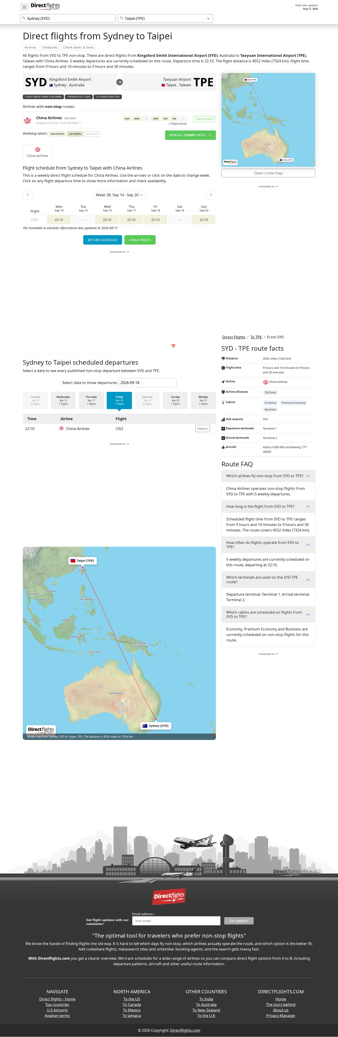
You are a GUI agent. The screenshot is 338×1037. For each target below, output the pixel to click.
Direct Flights (233, 337)
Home (280, 999)
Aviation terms (57, 1015)
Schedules (50, 47)
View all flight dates (187, 135)
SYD (36, 82)
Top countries (57, 1004)
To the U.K (206, 1015)
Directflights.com (185, 1030)
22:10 (59, 219)
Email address (144, 914)
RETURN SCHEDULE (102, 240)
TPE (203, 82)
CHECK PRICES (140, 240)
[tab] (37, 152)
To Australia (206, 1004)
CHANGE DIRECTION (108, 96)
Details (202, 428)
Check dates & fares (78, 47)
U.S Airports (57, 1010)
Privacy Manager (280, 1015)
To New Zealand (206, 1010)
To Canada (132, 1004)
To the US (131, 999)
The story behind (280, 1004)
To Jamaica (132, 1015)
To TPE (256, 337)
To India (206, 999)
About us (281, 1010)
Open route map (268, 173)
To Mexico (131, 1010)
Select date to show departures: (90, 382)
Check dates (205, 119)
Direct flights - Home (57, 999)
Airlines (30, 47)
